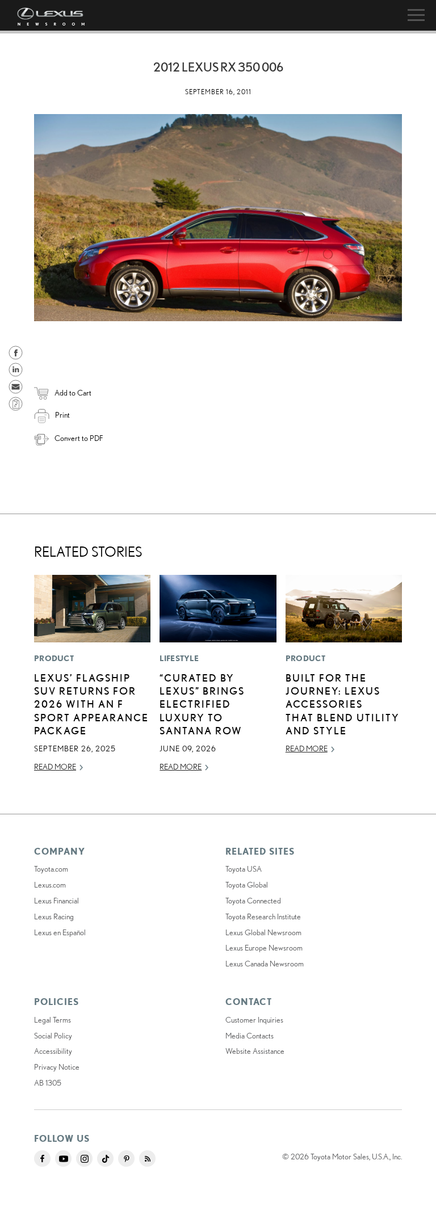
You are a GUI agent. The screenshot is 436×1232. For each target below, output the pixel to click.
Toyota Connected (253, 900)
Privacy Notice (56, 1066)
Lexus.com (50, 884)
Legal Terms (52, 1019)
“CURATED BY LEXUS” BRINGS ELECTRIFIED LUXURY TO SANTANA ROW (202, 704)
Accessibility (53, 1051)
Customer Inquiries (254, 1019)
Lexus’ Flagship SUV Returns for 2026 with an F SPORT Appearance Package (91, 704)
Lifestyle (179, 658)
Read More (55, 766)
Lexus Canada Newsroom (264, 963)
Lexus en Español (60, 932)
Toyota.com (51, 868)
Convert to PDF (78, 438)
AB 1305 (47, 1082)
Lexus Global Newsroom (263, 932)
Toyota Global (246, 884)
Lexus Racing (54, 916)
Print (62, 414)
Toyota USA (243, 868)
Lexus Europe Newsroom (264, 947)
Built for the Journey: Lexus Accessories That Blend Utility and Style (343, 704)
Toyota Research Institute (263, 916)
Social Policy (53, 1035)
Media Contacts (249, 1035)
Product (54, 658)
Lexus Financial (56, 900)
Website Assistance (254, 1051)
